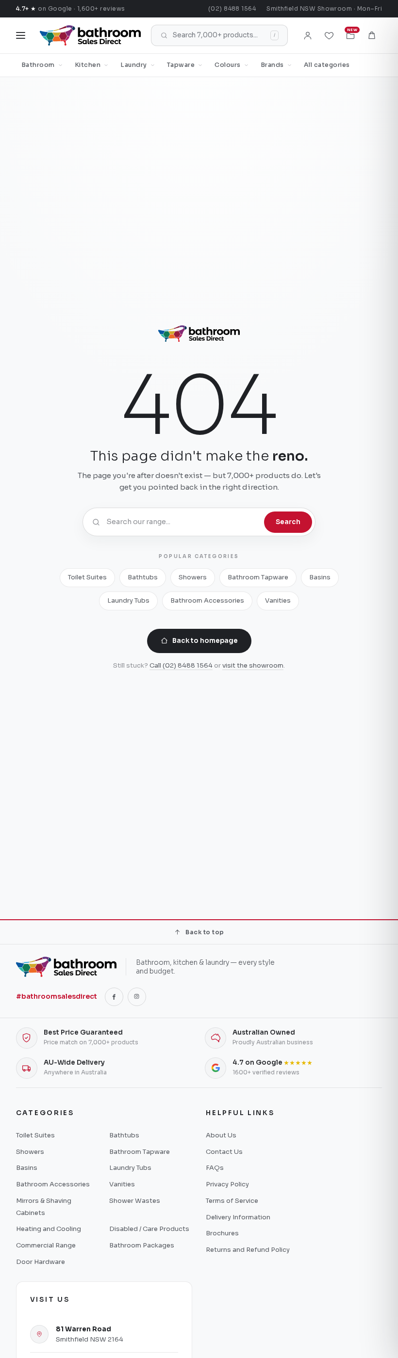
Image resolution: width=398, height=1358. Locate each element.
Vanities (278, 600)
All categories (327, 65)
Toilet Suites (87, 577)
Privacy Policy (227, 1184)
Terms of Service (232, 1201)
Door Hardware (40, 1262)
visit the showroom (252, 665)
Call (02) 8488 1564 (181, 665)
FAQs (215, 1168)
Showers (193, 577)
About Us (221, 1135)
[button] (372, 35)
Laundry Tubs (128, 600)
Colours (228, 65)
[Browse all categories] (20, 35)
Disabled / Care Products (149, 1229)
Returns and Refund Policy (248, 1250)
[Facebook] (114, 997)
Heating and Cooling (48, 1229)
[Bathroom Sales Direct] (90, 35)
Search (288, 522)
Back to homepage (205, 641)
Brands (272, 65)
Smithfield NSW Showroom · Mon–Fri (324, 8)
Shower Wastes (134, 1201)
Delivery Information (238, 1217)
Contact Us (224, 1152)
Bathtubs (143, 577)
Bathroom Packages (141, 1245)
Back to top (204, 932)
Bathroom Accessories (207, 600)
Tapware (181, 65)
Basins (320, 577)
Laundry (133, 65)
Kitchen (88, 65)
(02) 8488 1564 (232, 8)
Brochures (222, 1233)
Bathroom (38, 65)
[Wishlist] (329, 35)
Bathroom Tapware (258, 577)
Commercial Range (46, 1245)
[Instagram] (137, 997)
